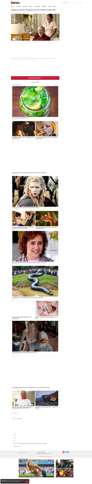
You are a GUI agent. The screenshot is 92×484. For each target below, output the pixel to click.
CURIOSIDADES (44, 6)
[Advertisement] (35, 50)
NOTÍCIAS (12, 6)
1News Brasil (26, 12)
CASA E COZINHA (37, 6)
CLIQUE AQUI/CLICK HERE (48, 453)
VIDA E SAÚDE (25, 6)
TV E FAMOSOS (18, 6)
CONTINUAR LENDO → (35, 78)
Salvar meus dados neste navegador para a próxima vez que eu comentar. (30, 443)
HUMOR (49, 6)
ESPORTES (30, 6)
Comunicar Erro (34, 82)
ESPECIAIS (54, 6)
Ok (26, 481)
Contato (18, 452)
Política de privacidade (23, 452)
